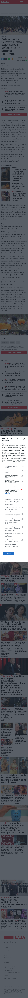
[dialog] (14, 499)
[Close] (24, 439)
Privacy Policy (22, 559)
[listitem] (14, 467)
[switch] (22, 470)
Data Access (14, 559)
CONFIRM (8, 553)
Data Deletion (5, 559)
